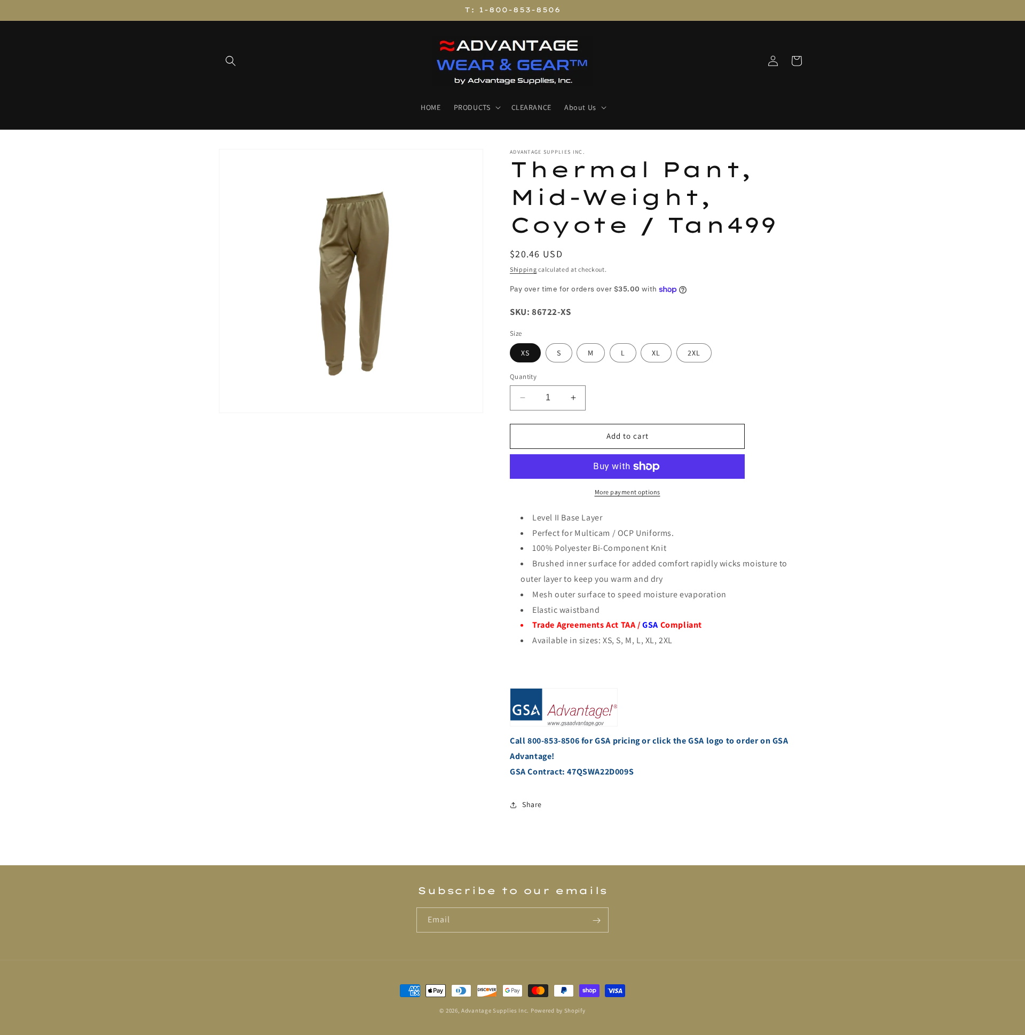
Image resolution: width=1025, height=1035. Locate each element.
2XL (694, 353)
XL (656, 353)
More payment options (627, 492)
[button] (230, 61)
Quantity (523, 376)
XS (525, 353)
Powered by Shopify (558, 1010)
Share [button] (532, 804)
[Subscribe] (596, 920)
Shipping (523, 269)
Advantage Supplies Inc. (495, 1010)
